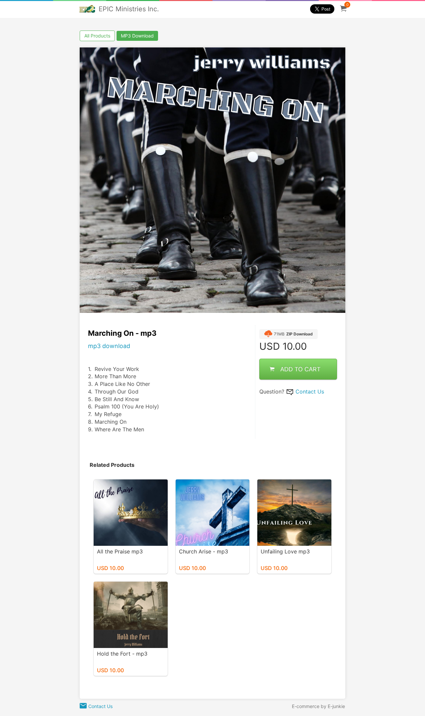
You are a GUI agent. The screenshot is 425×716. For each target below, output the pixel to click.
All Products (97, 35)
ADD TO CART (300, 369)
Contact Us (310, 391)
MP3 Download (137, 35)
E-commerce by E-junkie (318, 706)
